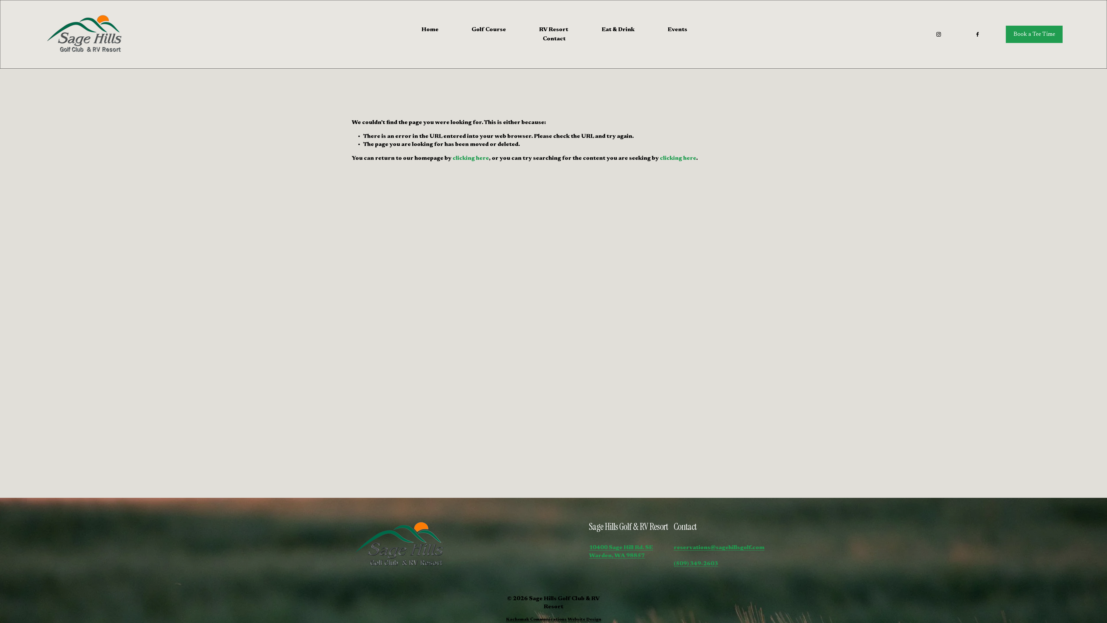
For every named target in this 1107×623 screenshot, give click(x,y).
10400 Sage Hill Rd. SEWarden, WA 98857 (621, 552)
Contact (554, 39)
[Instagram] (939, 34)
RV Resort (553, 30)
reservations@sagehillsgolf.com (719, 548)
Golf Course (489, 30)
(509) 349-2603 (696, 564)
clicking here (471, 158)
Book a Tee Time (1034, 34)
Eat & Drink (618, 30)
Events (677, 30)
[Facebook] (977, 34)
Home (429, 30)
